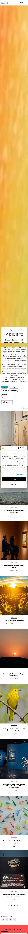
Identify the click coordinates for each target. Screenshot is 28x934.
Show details (19, 474)
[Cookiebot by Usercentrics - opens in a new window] (19, 448)
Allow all (14, 479)
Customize (13, 484)
